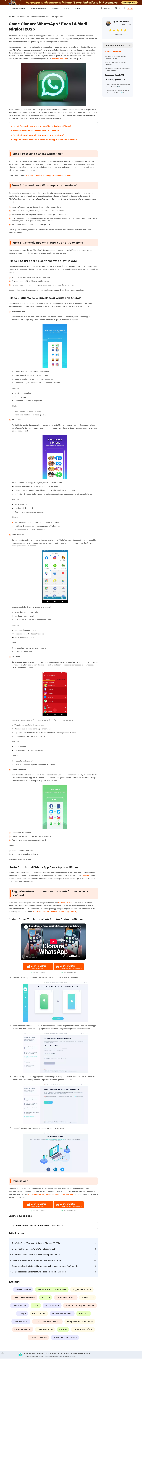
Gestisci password (38, 1337)
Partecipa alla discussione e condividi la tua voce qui (39, 1225)
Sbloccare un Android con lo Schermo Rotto (116, 58)
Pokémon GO (88, 1297)
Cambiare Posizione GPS (24, 1297)
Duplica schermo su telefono (47, 1321)
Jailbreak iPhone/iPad (82, 1329)
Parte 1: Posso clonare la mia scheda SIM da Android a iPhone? (41, 126)
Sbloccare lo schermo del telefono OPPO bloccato (118, 70)
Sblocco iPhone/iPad (65, 1297)
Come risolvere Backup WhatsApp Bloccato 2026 (118, 86)
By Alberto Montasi (121, 22)
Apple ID (63, 1329)
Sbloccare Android (115, 45)
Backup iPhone (39, 1313)
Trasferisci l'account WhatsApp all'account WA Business (48, 175)
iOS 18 (35, 1305)
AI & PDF (67, 8)
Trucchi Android (19, 1305)
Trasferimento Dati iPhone (65, 1337)
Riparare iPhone (52, 1305)
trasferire (86, 876)
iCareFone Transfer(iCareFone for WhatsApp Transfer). (55, 912)
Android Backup (21, 1321)
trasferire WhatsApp (66, 903)
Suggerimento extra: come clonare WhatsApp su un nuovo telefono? (44, 139)
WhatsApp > (21, 17)
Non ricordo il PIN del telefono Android (116, 64)
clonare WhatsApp (59, 59)
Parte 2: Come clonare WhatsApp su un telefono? (35, 131)
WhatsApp (83, 1313)
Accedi (130, 8)
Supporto (107, 8)
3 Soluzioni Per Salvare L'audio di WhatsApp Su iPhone (117, 92)
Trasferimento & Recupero (39, 8)
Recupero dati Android (62, 1313)
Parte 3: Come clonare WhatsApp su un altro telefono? (38, 135)
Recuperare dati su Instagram (80, 1321)
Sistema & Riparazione (19, 8)
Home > (13, 17)
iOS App (22, 1313)
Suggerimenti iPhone (82, 1289)
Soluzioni (77, 8)
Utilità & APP (56, 8)
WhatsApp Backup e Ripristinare (51, 1289)
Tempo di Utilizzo (45, 1329)
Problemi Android (23, 1289)
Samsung (46, 1297)
